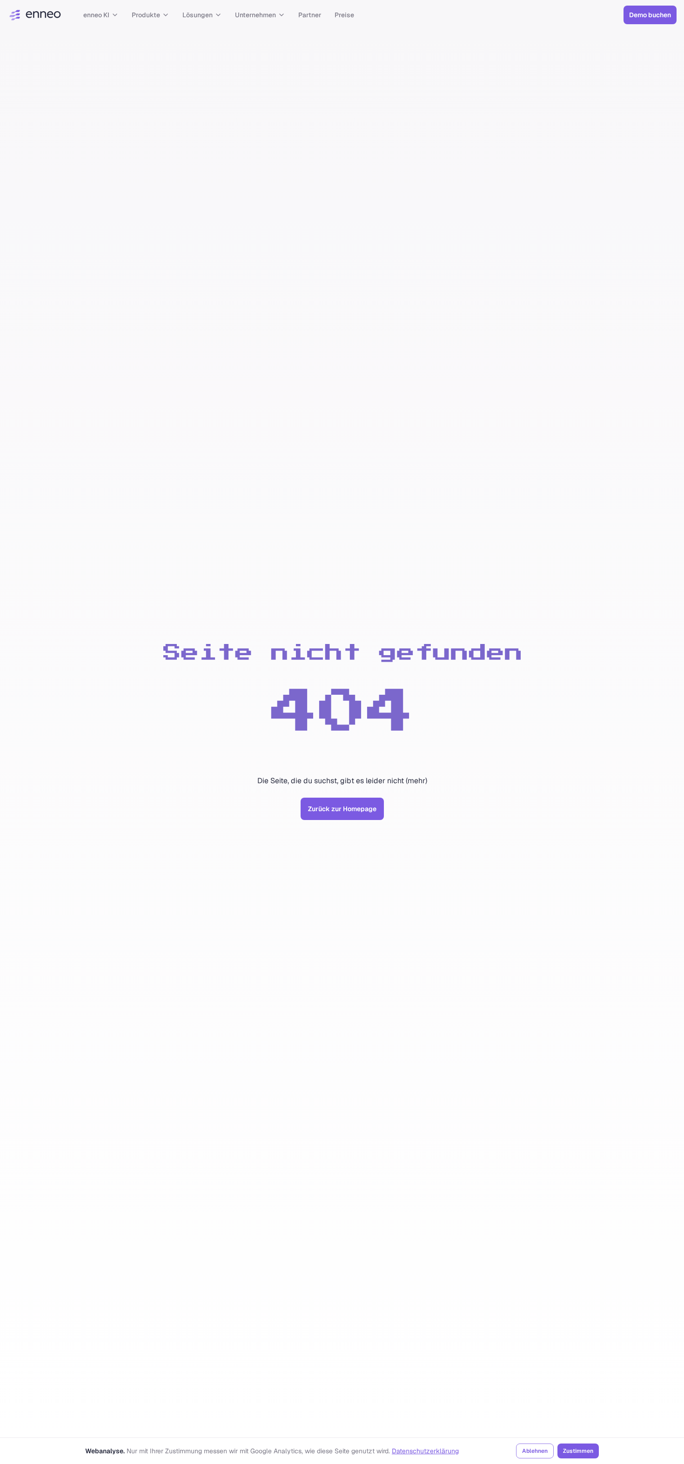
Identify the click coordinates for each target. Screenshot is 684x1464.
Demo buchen (650, 15)
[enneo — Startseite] (35, 14)
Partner (310, 15)
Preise (344, 15)
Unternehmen (255, 15)
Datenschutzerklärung (425, 1451)
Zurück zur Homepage (342, 809)
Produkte (146, 15)
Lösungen (197, 15)
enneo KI (96, 15)
